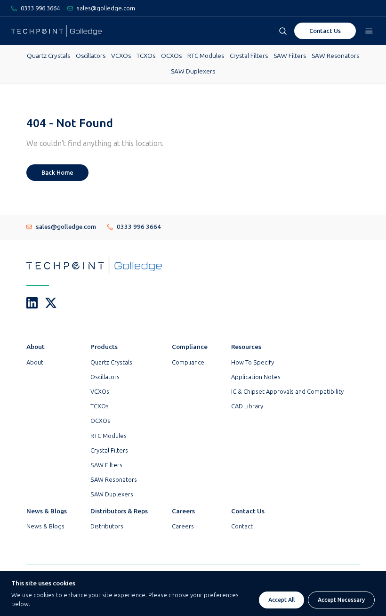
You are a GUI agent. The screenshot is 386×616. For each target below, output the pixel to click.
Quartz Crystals (48, 56)
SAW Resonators (335, 56)
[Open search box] (283, 31)
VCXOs (121, 56)
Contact (242, 526)
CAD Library (247, 406)
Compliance (188, 362)
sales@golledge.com (66, 227)
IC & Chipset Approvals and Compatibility (287, 391)
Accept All (281, 600)
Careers (183, 526)
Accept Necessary (341, 600)
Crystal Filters (249, 56)
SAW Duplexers (193, 71)
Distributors (106, 526)
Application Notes (256, 377)
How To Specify (252, 362)
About (34, 362)
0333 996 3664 (139, 227)
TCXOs (146, 56)
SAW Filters (289, 56)
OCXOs (171, 56)
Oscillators (90, 56)
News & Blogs (45, 526)
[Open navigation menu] (369, 31)
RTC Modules (205, 56)
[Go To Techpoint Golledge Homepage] (56, 31)
